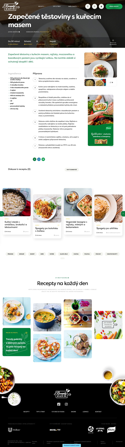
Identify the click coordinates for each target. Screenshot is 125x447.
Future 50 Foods (58, 412)
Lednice (85, 412)
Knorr (73, 412)
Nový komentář (72, 169)
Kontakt (98, 412)
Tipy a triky (57, 6)
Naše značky (72, 6)
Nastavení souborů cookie (71, 445)
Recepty (41, 6)
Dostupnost (119, 441)
